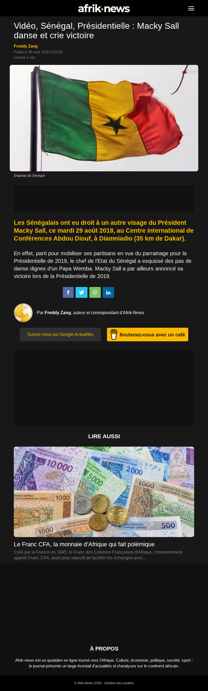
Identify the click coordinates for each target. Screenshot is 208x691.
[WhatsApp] (95, 292)
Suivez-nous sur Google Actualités (60, 334)
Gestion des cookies (119, 683)
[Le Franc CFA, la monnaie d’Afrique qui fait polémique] (104, 497)
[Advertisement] (104, 198)
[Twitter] (81, 292)
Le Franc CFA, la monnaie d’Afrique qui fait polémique (84, 544)
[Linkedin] (108, 292)
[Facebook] (68, 292)
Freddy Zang (26, 46)
